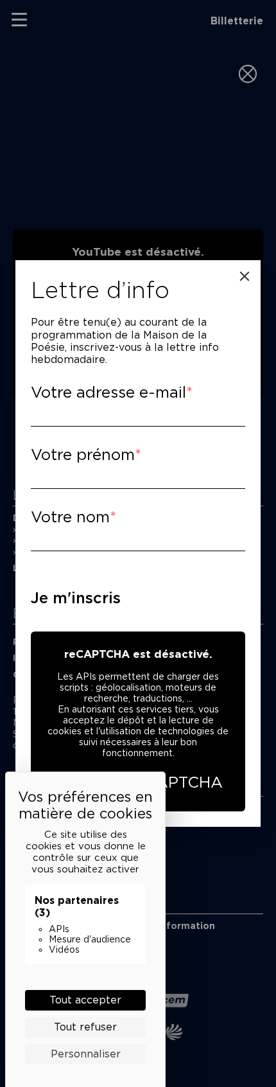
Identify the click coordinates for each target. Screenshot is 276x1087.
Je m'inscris (76, 597)
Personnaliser (86, 1054)
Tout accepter (85, 1000)
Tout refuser (85, 1027)
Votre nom (70, 517)
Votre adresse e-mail (108, 392)
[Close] (244, 276)
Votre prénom (83, 454)
